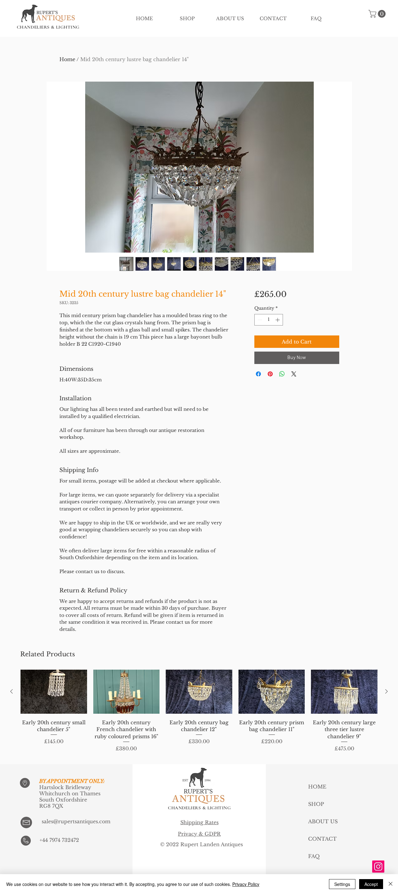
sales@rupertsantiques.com (76, 821)
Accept (371, 884)
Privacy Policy (245, 884)
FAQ (314, 856)
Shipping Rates (199, 822)
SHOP (316, 804)
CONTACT (322, 839)
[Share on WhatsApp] (282, 374)
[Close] (390, 884)
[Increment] (278, 319)
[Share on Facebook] (258, 374)
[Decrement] (259, 319)
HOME (317, 787)
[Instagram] (378, 866)
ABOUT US (323, 821)
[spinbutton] (268, 319)
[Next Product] (386, 691)
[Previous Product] (11, 691)
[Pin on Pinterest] (270, 374)
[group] (199, 714)
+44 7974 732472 (59, 840)
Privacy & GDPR (199, 834)
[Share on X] (294, 374)
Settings (342, 884)
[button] (377, 14)
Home (67, 59)
